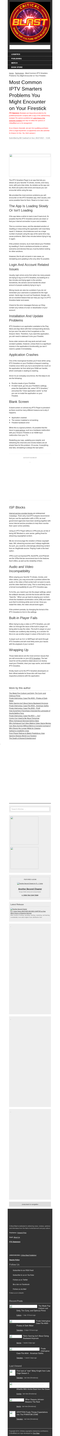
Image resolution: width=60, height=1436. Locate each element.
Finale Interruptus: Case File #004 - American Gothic (29, 705)
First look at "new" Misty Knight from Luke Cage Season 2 (33, 1371)
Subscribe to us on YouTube (23, 1275)
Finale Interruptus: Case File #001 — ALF (24, 715)
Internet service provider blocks (21, 513)
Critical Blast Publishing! (28, 1255)
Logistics (15, 54)
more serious (20, 430)
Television (19, 1330)
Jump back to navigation (30, 1204)
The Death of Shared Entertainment (22, 738)
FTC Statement (14, 1242)
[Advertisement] (30, 480)
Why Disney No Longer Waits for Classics (24, 728)
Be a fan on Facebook (21, 1284)
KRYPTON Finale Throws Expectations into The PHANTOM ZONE (32, 1413)
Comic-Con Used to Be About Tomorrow (24, 718)
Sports (18, 1406)
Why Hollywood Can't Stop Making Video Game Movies (30, 723)
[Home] (30, 21)
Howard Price (21, 1233)
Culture (18, 1315)
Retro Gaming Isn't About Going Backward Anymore (28, 703)
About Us (17, 1237)
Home (11, 73)
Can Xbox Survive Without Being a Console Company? (30, 725)
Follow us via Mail (19, 1289)
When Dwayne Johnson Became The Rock (34, 1400)
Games (18, 1343)
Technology (19, 73)
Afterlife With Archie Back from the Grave (33, 1389)
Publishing (16, 58)
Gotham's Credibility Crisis (19, 730)
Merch (14, 63)
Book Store (16, 67)
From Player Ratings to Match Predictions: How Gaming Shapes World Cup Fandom (27, 734)
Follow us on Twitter (20, 1279)
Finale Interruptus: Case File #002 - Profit (24, 708)
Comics (18, 1394)
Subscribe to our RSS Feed (23, 1270)
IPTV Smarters (34, 658)
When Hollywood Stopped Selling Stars (24, 720)
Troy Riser (36, 1433)
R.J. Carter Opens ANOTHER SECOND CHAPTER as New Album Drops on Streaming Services (28, 912)
